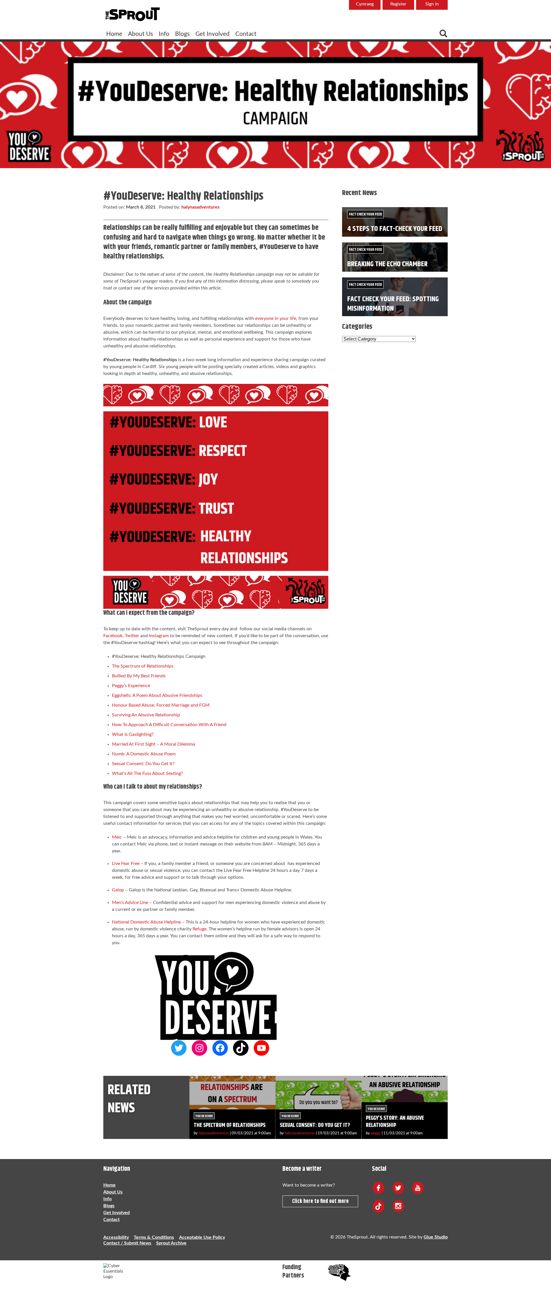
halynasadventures (200, 207)
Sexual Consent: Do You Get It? (143, 763)
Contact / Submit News (127, 1243)
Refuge (199, 929)
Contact (246, 34)
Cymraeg (365, 4)
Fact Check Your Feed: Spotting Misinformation (393, 303)
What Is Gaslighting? (133, 734)
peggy (376, 1133)
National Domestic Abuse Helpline (146, 922)
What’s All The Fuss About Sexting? (147, 773)
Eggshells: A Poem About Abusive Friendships (157, 695)
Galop (118, 890)
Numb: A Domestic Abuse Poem (144, 754)
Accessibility (116, 1237)
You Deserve (204, 1116)
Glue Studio (436, 1237)
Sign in (432, 4)
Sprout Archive (171, 1243)
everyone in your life (275, 318)
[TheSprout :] (132, 15)
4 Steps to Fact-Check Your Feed (394, 228)
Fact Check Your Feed (365, 214)
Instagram (159, 635)
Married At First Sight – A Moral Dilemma (153, 744)
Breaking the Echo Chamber (387, 264)
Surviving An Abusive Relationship (146, 715)
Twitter (132, 635)
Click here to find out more (320, 1201)
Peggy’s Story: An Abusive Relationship (395, 1121)
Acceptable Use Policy (202, 1237)
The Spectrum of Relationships (143, 666)
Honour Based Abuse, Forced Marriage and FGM (160, 705)
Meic (117, 837)
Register (398, 4)
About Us (140, 34)
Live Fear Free (125, 863)
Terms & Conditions (154, 1237)
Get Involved (212, 34)
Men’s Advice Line (130, 902)
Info (164, 34)
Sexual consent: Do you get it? (315, 1125)
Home (114, 34)
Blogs (182, 34)
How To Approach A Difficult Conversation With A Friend (169, 724)
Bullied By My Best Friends (139, 676)
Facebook (113, 635)
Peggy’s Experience (131, 685)
